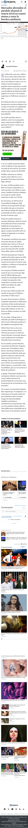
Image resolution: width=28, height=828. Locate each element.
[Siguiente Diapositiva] (26, 489)
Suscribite (7, 154)
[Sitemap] (23, 809)
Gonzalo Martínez (11, 66)
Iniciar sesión (17, 505)
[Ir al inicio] (10, 2)
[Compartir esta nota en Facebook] (2, 61)
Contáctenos (17, 814)
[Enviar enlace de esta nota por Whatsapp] (10, 61)
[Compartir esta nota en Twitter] (6, 61)
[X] (8, 809)
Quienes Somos (10, 814)
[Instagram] (16, 809)
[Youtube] (12, 809)
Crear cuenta (23, 505)
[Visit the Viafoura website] (24, 544)
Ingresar (21, 1)
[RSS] (19, 809)
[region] (14, 525)
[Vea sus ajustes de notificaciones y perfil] (25, 1)
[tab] (6, 516)
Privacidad (22, 814)
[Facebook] (4, 809)
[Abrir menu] (2, 2)
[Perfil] (14, 806)
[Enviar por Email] (13, 61)
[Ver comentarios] (26, 5)
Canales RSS (3, 814)
